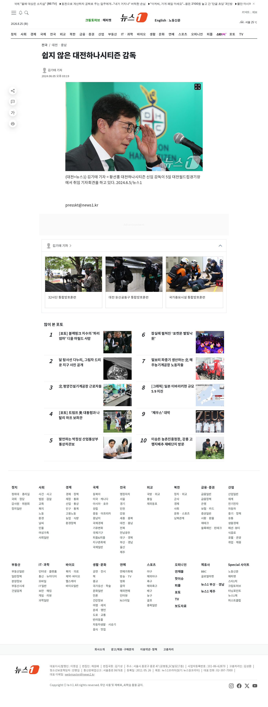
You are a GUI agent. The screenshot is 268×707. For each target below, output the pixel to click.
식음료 (232, 533)
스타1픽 (232, 581)
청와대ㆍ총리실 (21, 494)
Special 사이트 (238, 565)
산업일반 (233, 494)
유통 (230, 518)
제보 (254, 12)
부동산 (16, 565)
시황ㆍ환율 (207, 518)
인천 (122, 508)
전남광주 (125, 533)
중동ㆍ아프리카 (102, 513)
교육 (41, 504)
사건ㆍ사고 (45, 494)
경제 (69, 487)
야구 (149, 571)
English (160, 20)
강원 (122, 513)
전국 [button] (44, 45)
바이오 (70, 565)
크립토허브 (92, 20)
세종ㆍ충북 (126, 518)
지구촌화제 (99, 542)
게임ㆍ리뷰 (45, 595)
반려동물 (98, 619)
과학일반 (44, 600)
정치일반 (17, 508)
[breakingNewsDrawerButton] (21, 12)
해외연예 (125, 591)
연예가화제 (126, 571)
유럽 (95, 508)
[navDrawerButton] (14, 13)
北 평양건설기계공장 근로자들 (80, 386)
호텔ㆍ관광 (234, 537)
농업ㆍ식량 (72, 518)
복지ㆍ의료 (72, 571)
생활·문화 (99, 565)
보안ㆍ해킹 (45, 591)
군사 (176, 499)
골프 (149, 600)
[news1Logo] (27, 669)
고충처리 (168, 649)
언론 (95, 595)
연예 (123, 565)
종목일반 (152, 605)
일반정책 (17, 576)
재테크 (205, 523)
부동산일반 (18, 571)
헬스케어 (71, 581)
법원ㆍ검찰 (45, 499)
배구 (149, 591)
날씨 (41, 523)
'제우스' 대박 (160, 412)
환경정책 (71, 523)
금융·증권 (208, 487)
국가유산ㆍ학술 (102, 586)
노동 (41, 513)
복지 (41, 508)
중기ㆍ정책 (234, 513)
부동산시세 (18, 586)
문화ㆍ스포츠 (182, 513)
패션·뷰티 (234, 528)
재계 (230, 499)
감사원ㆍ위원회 (21, 504)
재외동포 (152, 504)
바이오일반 (72, 586)
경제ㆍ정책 (72, 494)
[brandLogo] (134, 17)
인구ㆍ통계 (72, 508)
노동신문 (174, 20)
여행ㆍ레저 (99, 605)
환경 (41, 518)
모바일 (42, 581)
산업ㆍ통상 (72, 504)
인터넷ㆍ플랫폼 (48, 571)
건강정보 (98, 600)
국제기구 (98, 533)
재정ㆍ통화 (72, 499)
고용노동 (71, 513)
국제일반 (98, 547)
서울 (122, 499)
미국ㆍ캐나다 (100, 499)
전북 (122, 528)
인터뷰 (124, 595)
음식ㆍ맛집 (99, 629)
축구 (149, 581)
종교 (95, 581)
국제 (96, 487)
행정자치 (125, 494)
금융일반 (206, 494)
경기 (122, 504)
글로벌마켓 (207, 576)
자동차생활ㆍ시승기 (104, 624)
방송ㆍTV (125, 576)
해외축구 (152, 586)
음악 (122, 586)
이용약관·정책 (148, 649)
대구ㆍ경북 (126, 537)
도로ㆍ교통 (99, 615)
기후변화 (98, 528)
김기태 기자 (55, 70)
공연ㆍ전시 (99, 571)
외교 (150, 487)
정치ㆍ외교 (180, 494)
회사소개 (100, 649)
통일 (149, 499)
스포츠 (151, 565)
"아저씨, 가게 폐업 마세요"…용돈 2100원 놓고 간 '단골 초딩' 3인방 (175, 3)
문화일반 (98, 591)
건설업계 (17, 591)
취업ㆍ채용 (234, 542)
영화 (122, 581)
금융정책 (206, 499)
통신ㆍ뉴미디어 (48, 576)
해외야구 (152, 576)
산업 (231, 487)
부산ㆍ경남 (126, 542)
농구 (149, 595)
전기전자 (233, 504)
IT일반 (42, 586)
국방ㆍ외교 (153, 494)
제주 (122, 552)
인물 (41, 528)
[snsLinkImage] (231, 685)
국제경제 (98, 523)
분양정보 (17, 581)
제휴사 (205, 565)
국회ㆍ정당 (18, 499)
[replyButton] (13, 102)
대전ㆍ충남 (126, 523)
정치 (14, 487)
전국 (123, 487)
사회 (42, 487)
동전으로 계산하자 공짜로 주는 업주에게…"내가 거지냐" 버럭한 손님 (88, 3)
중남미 (96, 518)
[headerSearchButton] (26, 12)
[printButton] (13, 123)
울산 (122, 547)
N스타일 (124, 600)
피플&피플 (99, 537)
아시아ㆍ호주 (100, 504)
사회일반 (44, 537)
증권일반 (206, 513)
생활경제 (233, 523)
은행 (203, 504)
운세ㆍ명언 (99, 610)
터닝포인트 (234, 591)
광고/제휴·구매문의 (122, 649)
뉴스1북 (232, 595)
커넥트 (246, 12)
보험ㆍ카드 (207, 508)
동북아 (96, 494)
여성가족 (44, 533)
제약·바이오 (73, 576)
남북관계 (179, 518)
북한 (177, 487)
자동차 (232, 508)
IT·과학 (44, 565)
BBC (203, 571)
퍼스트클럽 (234, 600)
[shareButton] (13, 91)
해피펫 (107, 20)
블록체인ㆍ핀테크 (211, 528)
